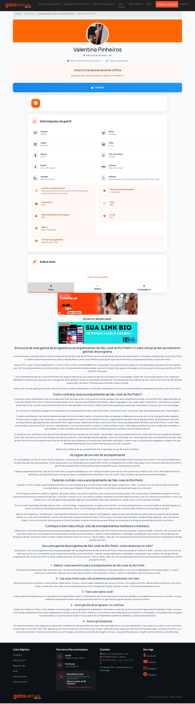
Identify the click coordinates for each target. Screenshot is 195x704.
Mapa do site (19, 665)
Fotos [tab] (51, 287)
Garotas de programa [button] (49, 4)
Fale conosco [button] (136, 4)
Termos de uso (20, 676)
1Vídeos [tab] (97, 287)
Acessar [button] (183, 4)
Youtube (152, 662)
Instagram (152, 668)
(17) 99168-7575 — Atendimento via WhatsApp (116, 669)
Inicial (18, 13)
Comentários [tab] (144, 287)
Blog (148, 4)
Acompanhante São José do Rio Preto (55, 13)
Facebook (151, 656)
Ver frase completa (98, 277)
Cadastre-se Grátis (167, 4)
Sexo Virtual (121, 5)
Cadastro (17, 654)
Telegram (151, 674)
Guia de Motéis (20, 681)
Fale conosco (19, 660)
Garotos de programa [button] (103, 4)
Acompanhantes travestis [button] (76, 4)
